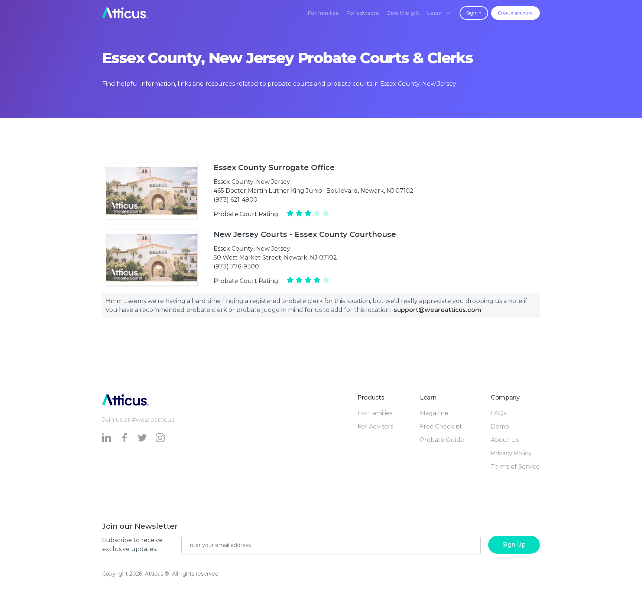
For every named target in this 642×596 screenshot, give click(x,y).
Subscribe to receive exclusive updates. (132, 545)
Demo (500, 426)
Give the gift (402, 13)
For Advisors (375, 426)
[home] (125, 13)
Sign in (474, 13)
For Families (374, 413)
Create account (515, 13)
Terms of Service (515, 466)
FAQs (498, 413)
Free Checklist (441, 426)
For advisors (362, 13)
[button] (438, 13)
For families (323, 13)
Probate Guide (442, 439)
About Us (505, 439)
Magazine (434, 413)
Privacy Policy (511, 453)
